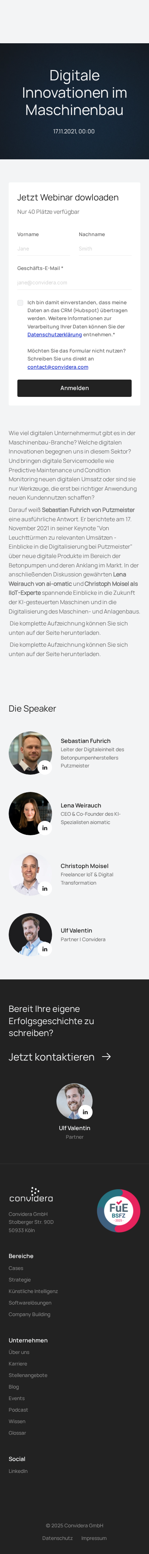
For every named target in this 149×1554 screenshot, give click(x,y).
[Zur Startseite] (31, 1197)
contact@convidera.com (57, 366)
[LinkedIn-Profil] (45, 949)
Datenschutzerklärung (54, 334)
